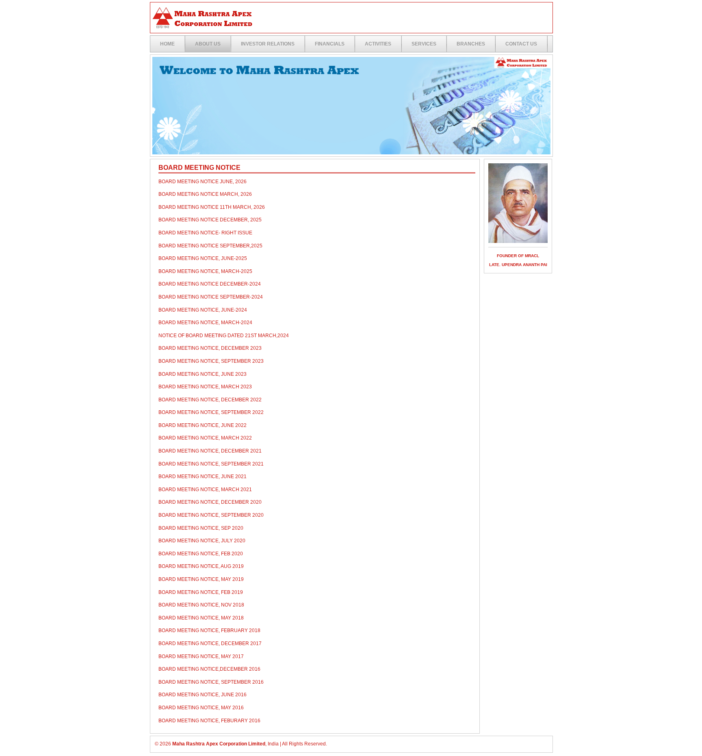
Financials (329, 44)
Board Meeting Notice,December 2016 (209, 669)
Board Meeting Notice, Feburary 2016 (209, 721)
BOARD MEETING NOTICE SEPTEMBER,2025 (210, 246)
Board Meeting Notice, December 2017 (210, 643)
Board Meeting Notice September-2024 (210, 297)
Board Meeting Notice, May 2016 (201, 708)
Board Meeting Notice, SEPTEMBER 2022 (211, 412)
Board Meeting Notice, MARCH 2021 (205, 489)
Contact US (521, 44)
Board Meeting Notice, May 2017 (201, 656)
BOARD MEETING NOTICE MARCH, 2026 (205, 194)
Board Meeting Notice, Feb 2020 (200, 554)
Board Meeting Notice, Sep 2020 (200, 528)
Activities (378, 44)
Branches (471, 44)
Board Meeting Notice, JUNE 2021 (202, 476)
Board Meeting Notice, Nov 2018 (201, 605)
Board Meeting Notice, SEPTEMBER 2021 (211, 464)
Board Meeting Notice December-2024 (209, 284)
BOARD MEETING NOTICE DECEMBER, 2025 (210, 220)
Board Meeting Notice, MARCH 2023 (205, 387)
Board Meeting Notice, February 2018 (209, 630)
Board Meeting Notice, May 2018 (201, 618)
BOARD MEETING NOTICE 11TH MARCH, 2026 (211, 207)
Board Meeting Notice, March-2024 (205, 322)
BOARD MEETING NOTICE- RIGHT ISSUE (205, 233)
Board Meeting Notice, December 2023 (210, 348)
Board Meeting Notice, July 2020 (201, 541)
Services (424, 44)
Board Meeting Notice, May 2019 (201, 579)
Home (167, 44)
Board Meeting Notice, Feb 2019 (200, 592)
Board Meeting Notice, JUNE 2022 (202, 425)
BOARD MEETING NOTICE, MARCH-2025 (205, 271)
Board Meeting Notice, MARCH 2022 (205, 438)
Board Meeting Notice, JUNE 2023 (202, 374)
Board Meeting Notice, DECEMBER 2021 (210, 451)
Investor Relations (268, 44)
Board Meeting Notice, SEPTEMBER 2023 (211, 361)
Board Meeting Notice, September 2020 (211, 515)
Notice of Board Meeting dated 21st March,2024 (223, 335)
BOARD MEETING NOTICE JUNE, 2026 (202, 181)
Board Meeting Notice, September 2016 (211, 682)
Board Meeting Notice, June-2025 (202, 258)
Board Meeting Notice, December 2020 (210, 502)
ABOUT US (208, 44)
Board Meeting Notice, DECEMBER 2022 (210, 400)
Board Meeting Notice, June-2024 (202, 310)
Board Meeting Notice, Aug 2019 (201, 566)
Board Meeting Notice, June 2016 (202, 695)
